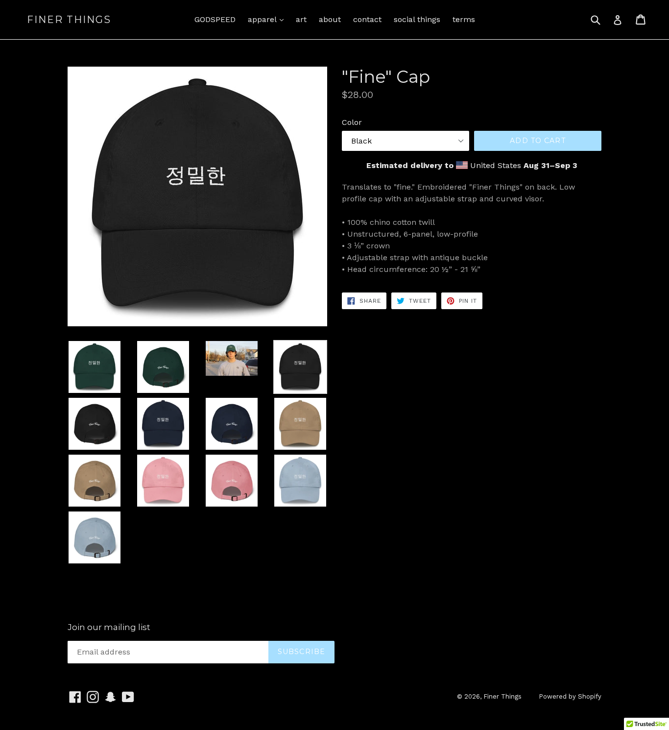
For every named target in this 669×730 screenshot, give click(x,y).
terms (464, 19)
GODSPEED (215, 19)
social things (417, 19)
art (301, 19)
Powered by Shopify (570, 696)
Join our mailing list (109, 627)
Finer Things (69, 19)
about (330, 19)
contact (367, 19)
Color (352, 122)
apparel (268, 19)
